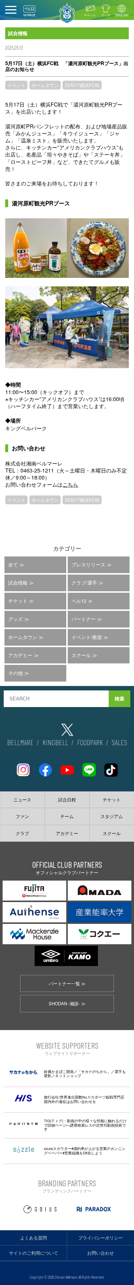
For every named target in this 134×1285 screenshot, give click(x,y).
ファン (22, 816)
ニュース (22, 800)
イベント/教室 (86, 636)
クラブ (22, 833)
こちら (70, 484)
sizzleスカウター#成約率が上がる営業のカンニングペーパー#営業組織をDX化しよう (84, 1151)
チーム (67, 816)
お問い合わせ (100, 1253)
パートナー (83, 618)
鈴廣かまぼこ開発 (59, 1071)
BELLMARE (20, 742)
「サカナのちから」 (94, 1071)
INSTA (23, 767)
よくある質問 (33, 1238)
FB (45, 767)
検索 (119, 699)
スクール (81, 655)
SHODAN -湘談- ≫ (67, 1003)
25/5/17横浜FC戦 (82, 85)
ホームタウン (45, 85)
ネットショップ (68, 1075)
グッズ (105, 15)
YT (67, 767)
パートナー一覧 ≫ (67, 983)
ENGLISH (121, 15)
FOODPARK (90, 742)
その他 (15, 672)
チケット (90, 15)
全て (13, 564)
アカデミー (20, 655)
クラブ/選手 (84, 582)
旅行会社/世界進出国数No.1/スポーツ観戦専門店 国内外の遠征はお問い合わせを (84, 1099)
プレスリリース (88, 564)
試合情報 (18, 582)
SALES (119, 742)
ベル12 (78, 600)
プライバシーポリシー (100, 1238)
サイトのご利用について (33, 1253)
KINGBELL (55, 742)
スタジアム (111, 816)
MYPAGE (29, 15)
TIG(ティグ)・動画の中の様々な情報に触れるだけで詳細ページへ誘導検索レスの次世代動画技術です (85, 1125)
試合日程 (67, 800)
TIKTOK (111, 767)
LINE (89, 767)
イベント (16, 85)
